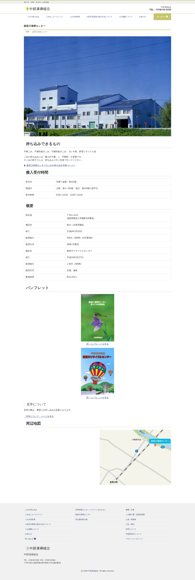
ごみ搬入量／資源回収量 (135, 515)
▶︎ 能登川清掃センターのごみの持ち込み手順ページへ (49, 165)
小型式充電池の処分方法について (99, 17)
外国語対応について (133, 534)
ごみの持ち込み (33, 17)
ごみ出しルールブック (54, 17)
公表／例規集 (131, 519)
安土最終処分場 (81, 519)
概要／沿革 (130, 510)
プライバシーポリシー (134, 539)
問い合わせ (161, 17)
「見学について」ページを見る (39, 416)
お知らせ (142, 17)
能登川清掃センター (83, 515)
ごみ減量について (126, 17)
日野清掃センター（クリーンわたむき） (90, 510)
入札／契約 (130, 524)
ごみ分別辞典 (75, 17)
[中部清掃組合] (37, 8)
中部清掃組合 (93, 571)
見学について (131, 529)
